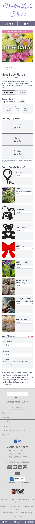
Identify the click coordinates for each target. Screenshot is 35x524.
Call (6, 522)
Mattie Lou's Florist (17, 11)
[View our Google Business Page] (19, 442)
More (4, 88)
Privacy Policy (8, 513)
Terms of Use (17, 516)
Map (18, 522)
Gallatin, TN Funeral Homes (12, 499)
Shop (10, 23)
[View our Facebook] (15, 442)
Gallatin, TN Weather (8, 506)
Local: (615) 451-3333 (17, 457)
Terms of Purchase (23, 513)
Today (22, 102)
